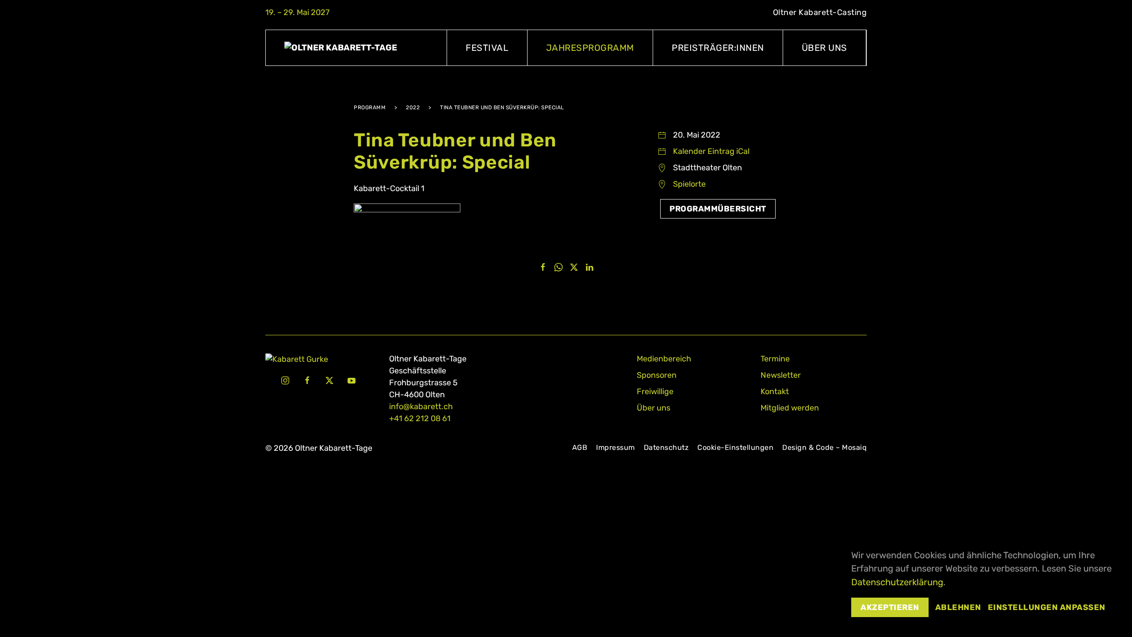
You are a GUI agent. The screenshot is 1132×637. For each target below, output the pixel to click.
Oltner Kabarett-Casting (820, 12)
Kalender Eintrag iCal (711, 151)
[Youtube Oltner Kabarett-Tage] (351, 380)
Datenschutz (666, 447)
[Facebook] (543, 267)
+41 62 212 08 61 (420, 418)
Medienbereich (664, 359)
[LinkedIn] (589, 267)
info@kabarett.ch (421, 406)
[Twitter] (574, 267)
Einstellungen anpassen (1046, 607)
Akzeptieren (889, 607)
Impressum (615, 447)
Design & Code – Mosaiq (824, 447)
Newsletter (781, 375)
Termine (775, 359)
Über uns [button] (824, 47)
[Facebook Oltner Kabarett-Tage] (307, 380)
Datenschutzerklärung (897, 582)
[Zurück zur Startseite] (356, 47)
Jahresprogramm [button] (590, 47)
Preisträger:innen (718, 47)
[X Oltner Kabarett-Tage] (329, 380)
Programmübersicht (717, 209)
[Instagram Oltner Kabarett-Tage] (285, 380)
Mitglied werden (790, 408)
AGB (580, 447)
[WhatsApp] (558, 267)
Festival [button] (487, 47)
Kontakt (775, 391)
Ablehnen (958, 607)
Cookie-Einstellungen (735, 447)
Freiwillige (655, 391)
